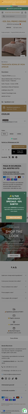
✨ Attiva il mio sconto (14, 217)
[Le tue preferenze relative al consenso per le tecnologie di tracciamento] (25, 411)
